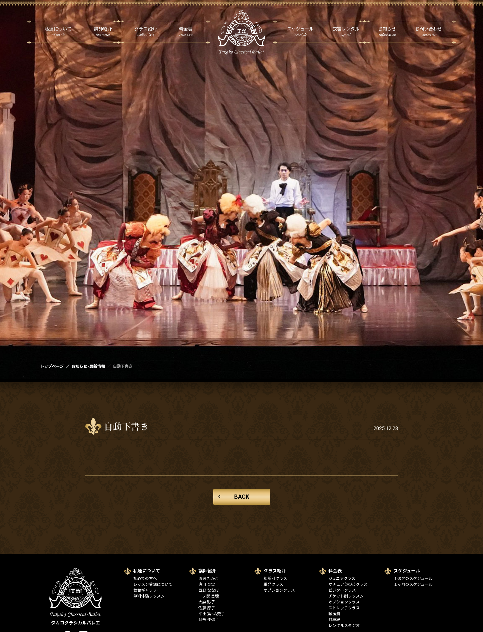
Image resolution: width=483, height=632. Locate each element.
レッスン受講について (152, 584)
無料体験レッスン (149, 596)
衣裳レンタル (346, 29)
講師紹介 (103, 29)
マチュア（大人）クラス (348, 584)
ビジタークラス (342, 590)
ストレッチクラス (344, 608)
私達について (58, 29)
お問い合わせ (428, 29)
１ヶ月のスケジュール (413, 584)
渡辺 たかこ (208, 578)
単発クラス (273, 584)
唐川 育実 (206, 584)
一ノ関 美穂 (208, 596)
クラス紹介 (145, 29)
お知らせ (387, 29)
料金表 (185, 29)
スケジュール (300, 29)
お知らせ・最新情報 (88, 366)
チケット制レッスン (346, 596)
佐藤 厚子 (206, 608)
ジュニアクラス (341, 578)
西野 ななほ (208, 590)
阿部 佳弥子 (208, 619)
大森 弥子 (206, 602)
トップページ (52, 366)
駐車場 (334, 619)
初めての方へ (145, 578)
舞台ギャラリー (147, 590)
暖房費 (334, 614)
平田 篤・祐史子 (211, 614)
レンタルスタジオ (344, 625)
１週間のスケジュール (413, 578)
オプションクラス (279, 590)
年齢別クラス (275, 578)
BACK (241, 496)
